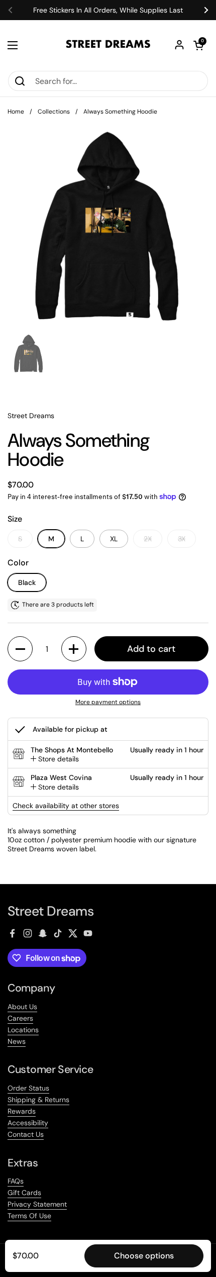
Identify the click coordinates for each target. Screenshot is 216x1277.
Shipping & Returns (38, 1099)
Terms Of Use (29, 1215)
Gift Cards (24, 1192)
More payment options (108, 702)
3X (181, 538)
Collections (54, 112)
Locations (23, 1029)
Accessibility (28, 1122)
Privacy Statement (37, 1204)
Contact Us (26, 1134)
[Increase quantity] (73, 648)
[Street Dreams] (108, 45)
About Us (22, 1006)
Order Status (28, 1088)
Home (16, 112)
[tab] (55, 758)
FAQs (16, 1181)
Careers (20, 1018)
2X (148, 538)
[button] (198, 45)
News (17, 1041)
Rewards (22, 1111)
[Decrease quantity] (20, 648)
